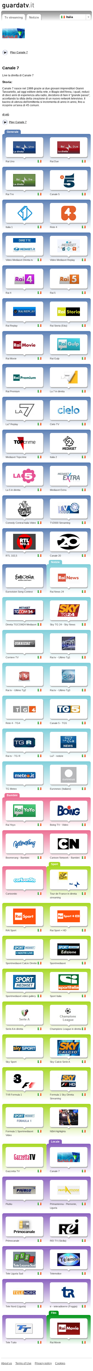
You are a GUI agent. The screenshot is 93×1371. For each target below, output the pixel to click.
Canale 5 (55, 194)
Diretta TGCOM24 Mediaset (21, 624)
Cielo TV (54, 424)
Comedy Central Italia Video (21, 522)
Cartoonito (11, 893)
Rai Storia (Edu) (58, 325)
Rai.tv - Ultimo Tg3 (60, 690)
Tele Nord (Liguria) (16, 1306)
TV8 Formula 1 (14, 1094)
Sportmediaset (58, 963)
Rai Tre (10, 194)
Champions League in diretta (65, 1029)
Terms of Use (23, 1363)
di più (5, 114)
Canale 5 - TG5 (58, 723)
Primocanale (12, 1240)
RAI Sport (11, 930)
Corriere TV (12, 657)
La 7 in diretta (57, 391)
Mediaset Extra (58, 490)
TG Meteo (11, 788)
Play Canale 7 (18, 122)
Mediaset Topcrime (16, 457)
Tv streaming (14, 17)
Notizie (34, 17)
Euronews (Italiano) (60, 788)
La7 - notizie (56, 756)
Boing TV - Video (59, 824)
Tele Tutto (11, 1342)
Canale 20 (55, 555)
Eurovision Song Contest (19, 591)
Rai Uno (10, 161)
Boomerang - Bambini (17, 857)
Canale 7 (55, 1171)
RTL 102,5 (11, 555)
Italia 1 (9, 227)
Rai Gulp (54, 358)
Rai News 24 (57, 591)
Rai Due (54, 161)
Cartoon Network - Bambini (64, 857)
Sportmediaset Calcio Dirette (21, 963)
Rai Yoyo (10, 824)
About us (6, 1363)
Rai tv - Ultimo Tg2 (16, 690)
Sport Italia (55, 996)
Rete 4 (53, 227)
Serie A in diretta (14, 1029)
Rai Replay (12, 325)
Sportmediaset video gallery (21, 996)
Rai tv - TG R (13, 756)
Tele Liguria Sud (14, 1273)
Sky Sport (11, 1061)
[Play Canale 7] (13, 33)
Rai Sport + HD (58, 930)
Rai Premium (13, 391)
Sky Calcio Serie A (60, 1061)
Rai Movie (11, 358)
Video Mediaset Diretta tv (19, 260)
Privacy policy (43, 1363)
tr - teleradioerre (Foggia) (63, 1306)
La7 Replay (12, 424)
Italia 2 (53, 457)
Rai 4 (8, 292)
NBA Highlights (58, 1131)
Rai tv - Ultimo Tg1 (60, 657)
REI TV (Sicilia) (58, 1240)
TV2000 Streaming (60, 522)
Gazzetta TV (13, 1171)
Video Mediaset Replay (62, 260)
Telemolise (55, 1273)
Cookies (60, 1363)
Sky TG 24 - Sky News (62, 624)
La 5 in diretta (13, 490)
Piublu (9, 1204)
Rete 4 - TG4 (13, 723)
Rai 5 (53, 292)
